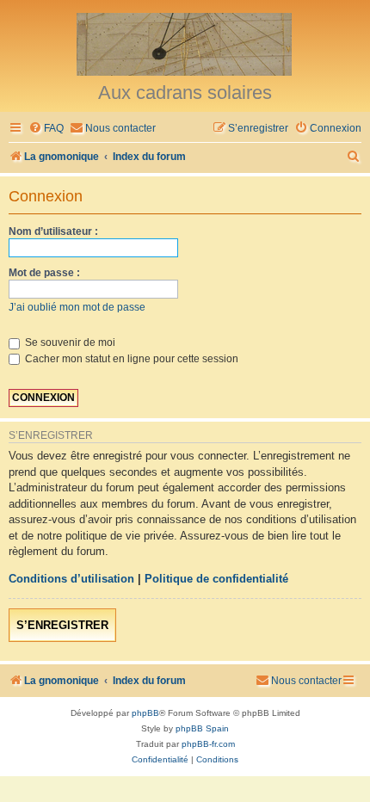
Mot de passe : (44, 273)
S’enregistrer (62, 625)
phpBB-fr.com (208, 744)
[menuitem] (46, 128)
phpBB (145, 713)
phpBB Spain (202, 728)
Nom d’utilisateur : (53, 231)
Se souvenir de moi (68, 342)
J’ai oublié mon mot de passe (77, 307)
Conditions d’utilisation (71, 578)
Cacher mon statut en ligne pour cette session (130, 359)
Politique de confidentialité (216, 578)
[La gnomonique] (185, 43)
